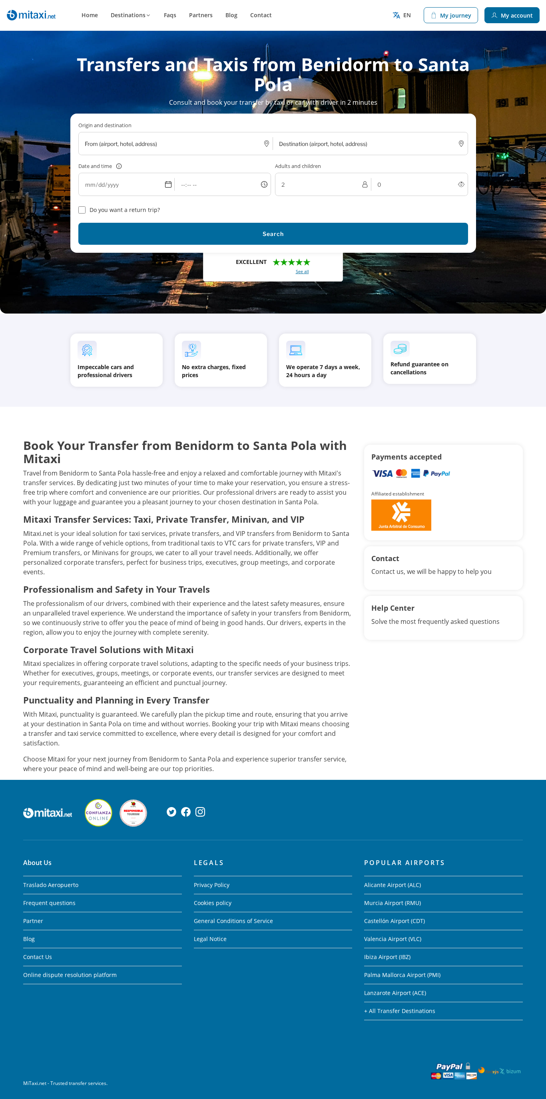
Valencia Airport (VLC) (392, 939)
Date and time (95, 166)
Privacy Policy (211, 885)
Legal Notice (210, 939)
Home (90, 15)
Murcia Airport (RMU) (392, 903)
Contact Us (37, 957)
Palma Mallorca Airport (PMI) (402, 975)
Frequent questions (49, 903)
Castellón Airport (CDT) (394, 921)
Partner (33, 921)
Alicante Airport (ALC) (392, 885)
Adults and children (298, 166)
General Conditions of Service (233, 921)
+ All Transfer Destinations (399, 1011)
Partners (201, 15)
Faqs (170, 15)
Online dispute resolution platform (70, 975)
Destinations (128, 15)
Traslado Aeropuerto (50, 885)
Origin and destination (105, 125)
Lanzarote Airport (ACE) (395, 993)
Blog (231, 15)
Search (273, 233)
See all (302, 271)
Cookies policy (212, 903)
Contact (261, 15)
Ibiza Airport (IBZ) (387, 957)
